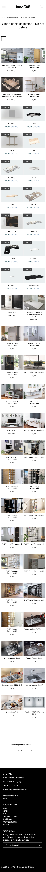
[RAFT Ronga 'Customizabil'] (34, 476)
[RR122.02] (12, 221)
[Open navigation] (4, 6)
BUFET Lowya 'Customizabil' (12, 458)
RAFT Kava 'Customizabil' (34, 544)
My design (12, 123)
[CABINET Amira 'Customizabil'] (12, 362)
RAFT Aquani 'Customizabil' (12, 630)
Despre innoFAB (10, 796)
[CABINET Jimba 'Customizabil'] (34, 55)
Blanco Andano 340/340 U (34, 629)
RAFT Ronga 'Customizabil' (34, 487)
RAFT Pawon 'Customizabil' (12, 516)
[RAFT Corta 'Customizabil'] (34, 561)
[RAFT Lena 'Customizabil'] (12, 534)
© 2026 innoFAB (8, 867)
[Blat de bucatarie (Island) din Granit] (12, 55)
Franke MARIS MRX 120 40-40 (34, 713)
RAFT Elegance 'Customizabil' (12, 572)
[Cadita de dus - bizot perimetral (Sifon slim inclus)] (34, 302)
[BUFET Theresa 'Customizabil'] (12, 391)
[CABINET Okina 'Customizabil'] (12, 333)
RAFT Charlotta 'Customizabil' (12, 601)
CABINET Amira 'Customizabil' (12, 373)
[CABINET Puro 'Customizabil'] (34, 84)
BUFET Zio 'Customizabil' (34, 372)
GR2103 (34, 204)
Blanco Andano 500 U (12, 658)
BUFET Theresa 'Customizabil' (12, 402)
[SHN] (34, 113)
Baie (34, 177)
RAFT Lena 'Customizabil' (12, 544)
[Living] (12, 194)
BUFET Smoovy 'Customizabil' (34, 402)
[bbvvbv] (34, 221)
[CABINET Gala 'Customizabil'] (34, 333)
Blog (5, 798)
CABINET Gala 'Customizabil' (34, 344)
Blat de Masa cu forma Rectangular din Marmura (12, 95)
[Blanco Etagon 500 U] (34, 648)
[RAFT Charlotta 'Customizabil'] (12, 590)
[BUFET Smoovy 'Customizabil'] (34, 391)
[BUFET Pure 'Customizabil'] (34, 420)
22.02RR (12, 258)
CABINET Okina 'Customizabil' (12, 344)
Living (12, 204)
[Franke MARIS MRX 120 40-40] (34, 702)
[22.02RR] (12, 248)
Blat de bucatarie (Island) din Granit (12, 66)
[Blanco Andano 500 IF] (34, 675)
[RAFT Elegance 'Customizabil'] (12, 561)
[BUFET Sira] (12, 420)
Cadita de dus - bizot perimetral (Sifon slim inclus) (34, 314)
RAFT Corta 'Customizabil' (34, 571)
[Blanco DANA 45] (12, 702)
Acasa (3, 18)
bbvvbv (34, 231)
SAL (5, 814)
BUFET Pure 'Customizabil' (34, 430)
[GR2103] (34, 194)
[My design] (12, 113)
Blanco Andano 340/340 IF (12, 685)
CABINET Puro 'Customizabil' (34, 95)
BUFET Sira (12, 430)
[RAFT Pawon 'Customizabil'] (12, 505)
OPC (5, 811)
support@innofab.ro (17, 789)
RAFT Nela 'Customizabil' (34, 515)
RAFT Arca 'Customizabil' (34, 600)
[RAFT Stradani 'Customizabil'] (12, 476)
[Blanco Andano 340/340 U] (34, 619)
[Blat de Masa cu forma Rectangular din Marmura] (12, 84)
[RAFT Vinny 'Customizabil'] (34, 447)
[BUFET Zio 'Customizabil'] (34, 362)
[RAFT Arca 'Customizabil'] (34, 590)
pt (34, 150)
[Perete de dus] (12, 302)
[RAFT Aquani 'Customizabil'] (12, 619)
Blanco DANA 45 (12, 712)
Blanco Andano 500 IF (34, 685)
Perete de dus (12, 312)
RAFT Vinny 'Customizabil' (34, 457)
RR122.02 (12, 231)
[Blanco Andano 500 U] (12, 648)
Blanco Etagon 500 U (34, 658)
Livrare (6, 825)
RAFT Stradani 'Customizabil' (12, 487)
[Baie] (34, 167)
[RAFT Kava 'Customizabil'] (34, 534)
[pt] (34, 140)
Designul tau (34, 285)
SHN (34, 123)
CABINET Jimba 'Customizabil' (34, 66)
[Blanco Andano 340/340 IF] (12, 675)
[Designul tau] (34, 275)
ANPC (6, 808)
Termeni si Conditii (11, 816)
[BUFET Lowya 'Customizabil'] (12, 447)
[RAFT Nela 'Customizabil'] (34, 505)
